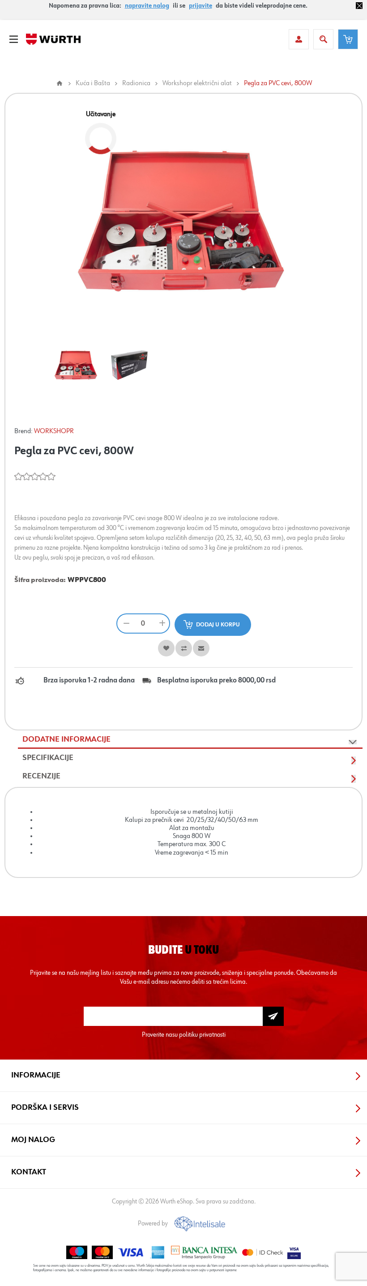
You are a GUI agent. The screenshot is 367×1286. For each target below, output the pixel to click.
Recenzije (41, 776)
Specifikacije (47, 758)
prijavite (200, 6)
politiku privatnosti (202, 1034)
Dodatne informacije (66, 739)
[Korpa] (348, 39)
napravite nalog (147, 6)
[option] (76, 364)
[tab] (190, 739)
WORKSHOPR (54, 431)
